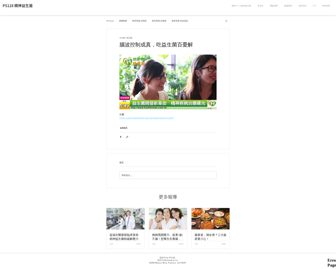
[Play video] (168, 82)
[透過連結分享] (127, 137)
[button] (226, 21)
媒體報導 (123, 21)
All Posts (110, 21)
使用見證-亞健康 (159, 21)
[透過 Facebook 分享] (120, 137)
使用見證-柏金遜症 (180, 21)
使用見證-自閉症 (139, 21)
